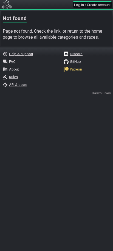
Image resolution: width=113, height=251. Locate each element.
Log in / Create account (92, 5)
